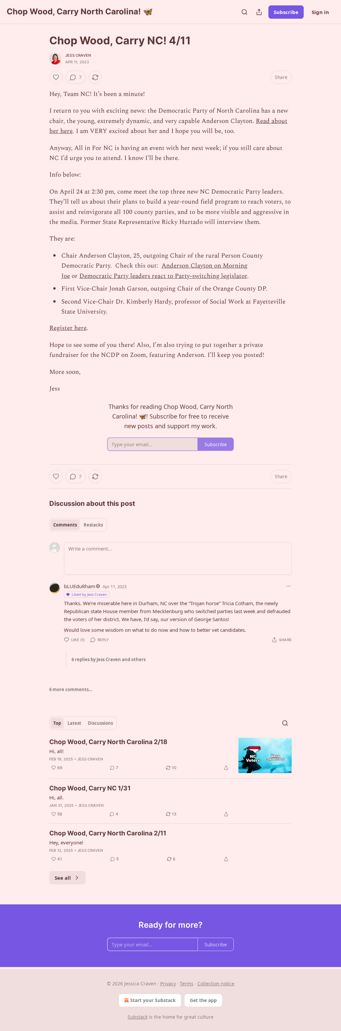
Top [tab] (57, 723)
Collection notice (215, 983)
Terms (186, 983)
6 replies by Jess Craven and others (109, 659)
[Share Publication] (259, 12)
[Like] (56, 77)
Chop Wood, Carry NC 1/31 (90, 788)
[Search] (244, 12)
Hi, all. (56, 797)
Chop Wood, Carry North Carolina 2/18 (108, 742)
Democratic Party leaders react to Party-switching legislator (163, 276)
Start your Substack (153, 1000)
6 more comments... (71, 689)
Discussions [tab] (100, 723)
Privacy (168, 983)
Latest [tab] (74, 723)
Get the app (203, 1000)
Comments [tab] (65, 525)
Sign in (320, 12)
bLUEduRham (79, 586)
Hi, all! (56, 751)
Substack (138, 1017)
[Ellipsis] (288, 586)
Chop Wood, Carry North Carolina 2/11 (107, 833)
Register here (68, 328)
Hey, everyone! (66, 842)
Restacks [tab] (93, 525)
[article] (170, 755)
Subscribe (286, 12)
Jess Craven (78, 55)
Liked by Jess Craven (89, 594)
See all (63, 877)
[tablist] (78, 524)
